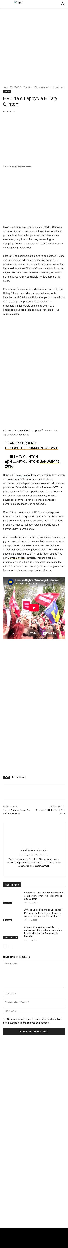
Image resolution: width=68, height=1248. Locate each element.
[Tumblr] (39, 871)
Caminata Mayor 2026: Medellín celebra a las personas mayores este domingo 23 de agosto (44, 895)
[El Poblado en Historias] (34, 835)
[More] (45, 118)
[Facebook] (16, 118)
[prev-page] (5, 946)
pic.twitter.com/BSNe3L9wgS (31, 448)
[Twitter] (30, 1242)
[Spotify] (28, 871)
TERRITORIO (15, 87)
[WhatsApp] (38, 118)
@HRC (31, 443)
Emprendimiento (10, 937)
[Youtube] (50, 871)
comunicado (23, 474)
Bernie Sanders (16, 557)
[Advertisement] (34, 1199)
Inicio (5, 87)
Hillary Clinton (18, 777)
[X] (23, 118)
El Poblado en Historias (34, 850)
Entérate (27, 87)
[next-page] (10, 946)
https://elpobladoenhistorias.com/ (34, 855)
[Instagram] (23, 871)
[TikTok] (34, 871)
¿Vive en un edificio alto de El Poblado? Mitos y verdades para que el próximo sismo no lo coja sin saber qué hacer (43, 913)
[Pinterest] (31, 118)
